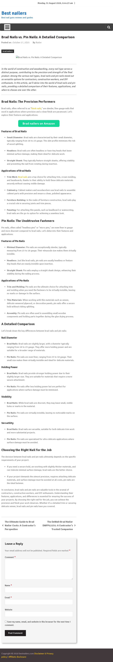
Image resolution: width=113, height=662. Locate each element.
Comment (10, 557)
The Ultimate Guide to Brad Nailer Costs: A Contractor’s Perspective (20, 525)
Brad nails (22, 177)
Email (8, 597)
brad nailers (8, 51)
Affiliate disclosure (17, 657)
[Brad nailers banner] (38, 123)
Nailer (39, 42)
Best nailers (13, 13)
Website (8, 609)
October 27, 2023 (21, 42)
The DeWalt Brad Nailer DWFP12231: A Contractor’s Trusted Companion (58, 525)
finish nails (36, 108)
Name (8, 585)
